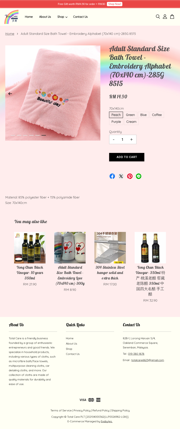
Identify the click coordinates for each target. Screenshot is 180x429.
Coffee (157, 115)
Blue (143, 115)
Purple (116, 122)
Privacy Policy (82, 410)
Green (130, 115)
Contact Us (80, 16)
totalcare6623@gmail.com (147, 360)
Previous (10, 93)
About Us (45, 16)
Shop (60, 16)
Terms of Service (61, 410)
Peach (116, 115)
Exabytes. (106, 421)
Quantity (115, 132)
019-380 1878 (136, 353)
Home (29, 16)
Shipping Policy (120, 410)
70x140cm (116, 108)
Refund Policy (100, 410)
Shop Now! (114, 3)
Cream (131, 122)
